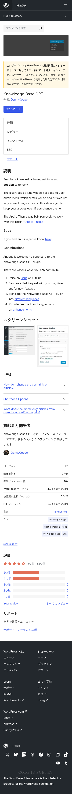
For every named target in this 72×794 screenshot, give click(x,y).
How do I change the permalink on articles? (25, 386)
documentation (52, 526)
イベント (43, 687)
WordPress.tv (13, 700)
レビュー (12, 131)
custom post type (58, 519)
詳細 (10, 122)
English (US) (62, 511)
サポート (12, 159)
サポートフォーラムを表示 (20, 629)
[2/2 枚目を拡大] (64, 330)
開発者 (7, 694)
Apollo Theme (34, 222)
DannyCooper (19, 99)
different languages (27, 299)
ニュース (9, 657)
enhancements (22, 309)
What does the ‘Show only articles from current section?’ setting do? (29, 410)
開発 (10, 150)
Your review (11, 603)
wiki (65, 533)
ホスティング (11, 664)
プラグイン (45, 664)
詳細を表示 (10, 544)
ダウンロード (13, 109)
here (48, 239)
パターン (43, 670)
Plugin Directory (12, 15)
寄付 (42, 694)
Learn (7, 681)
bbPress (10, 724)
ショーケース (46, 651)
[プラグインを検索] (40, 28)
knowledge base (51, 533)
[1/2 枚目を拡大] (30, 330)
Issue (24, 278)
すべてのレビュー (57, 603)
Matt (8, 718)
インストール (15, 140)
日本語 (16, 746)
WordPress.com (15, 711)
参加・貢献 (45, 681)
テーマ (42, 657)
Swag (43, 700)
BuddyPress (13, 730)
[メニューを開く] (66, 5)
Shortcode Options (15, 399)
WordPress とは (13, 651)
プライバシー (11, 670)
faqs (65, 526)
